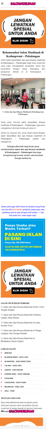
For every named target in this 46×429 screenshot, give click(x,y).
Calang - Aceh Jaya (13, 365)
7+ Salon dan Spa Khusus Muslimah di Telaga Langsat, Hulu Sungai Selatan (21, 332)
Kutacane (9, 378)
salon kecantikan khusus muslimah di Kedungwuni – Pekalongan (23, 123)
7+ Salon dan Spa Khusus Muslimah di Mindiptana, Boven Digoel (18, 340)
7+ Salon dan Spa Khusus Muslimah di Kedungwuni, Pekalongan (23, 113)
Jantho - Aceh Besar (14, 370)
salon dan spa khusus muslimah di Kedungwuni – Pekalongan (25, 151)
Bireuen (8, 353)
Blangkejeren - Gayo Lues (16, 357)
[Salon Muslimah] (23, 3)
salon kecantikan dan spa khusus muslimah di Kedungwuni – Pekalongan (23, 61)
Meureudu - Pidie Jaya (14, 387)
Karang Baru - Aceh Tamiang (17, 374)
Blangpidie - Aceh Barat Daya (18, 361)
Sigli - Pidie (10, 391)
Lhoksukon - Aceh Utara (15, 382)
